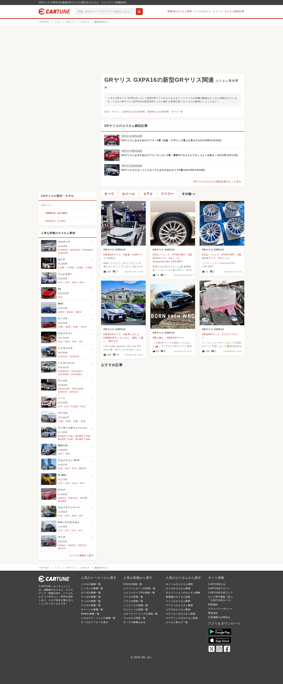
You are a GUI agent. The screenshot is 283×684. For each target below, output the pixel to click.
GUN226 (74, 356)
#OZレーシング (161, 254)
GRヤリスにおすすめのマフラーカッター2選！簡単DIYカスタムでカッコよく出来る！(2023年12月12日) (179, 155)
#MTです (113, 341)
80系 (67, 327)
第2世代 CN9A (82, 439)
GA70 (84, 327)
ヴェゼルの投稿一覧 (134, 618)
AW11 (79, 312)
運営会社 (213, 613)
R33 (67, 341)
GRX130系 (77, 389)
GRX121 (74, 392)
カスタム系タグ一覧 (177, 622)
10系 (60, 421)
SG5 (74, 282)
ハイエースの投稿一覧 (135, 605)
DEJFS (61, 548)
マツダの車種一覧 (91, 597)
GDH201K (63, 371)
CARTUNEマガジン (219, 588)
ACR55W (75, 250)
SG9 (81, 282)
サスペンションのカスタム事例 (183, 592)
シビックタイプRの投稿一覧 (139, 592)
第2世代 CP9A (82, 436)
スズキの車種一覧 (91, 605)
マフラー (167, 193)
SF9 (67, 282)
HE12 (83, 406)
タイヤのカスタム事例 (178, 588)
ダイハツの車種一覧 (92, 609)
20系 (67, 421)
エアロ (148, 193)
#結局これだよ (131, 334)
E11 (60, 406)
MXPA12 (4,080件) (158, 111)
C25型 (79, 267)
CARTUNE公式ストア (220, 592)
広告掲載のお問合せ (219, 617)
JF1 (60, 530)
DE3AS (61, 545)
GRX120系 (63, 389)
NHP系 (83, 498)
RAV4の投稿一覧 (132, 584)
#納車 (126, 254)
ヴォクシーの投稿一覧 (135, 609)
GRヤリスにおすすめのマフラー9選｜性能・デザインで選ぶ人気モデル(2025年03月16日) (171, 140)
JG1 (60, 483)
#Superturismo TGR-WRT (168, 261)
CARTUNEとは (216, 584)
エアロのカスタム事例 (178, 609)
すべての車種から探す (81, 555)
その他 (189, 194)
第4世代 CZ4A (65, 439)
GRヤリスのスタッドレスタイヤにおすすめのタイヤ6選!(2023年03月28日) (163, 170)
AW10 (70, 312)
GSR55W (63, 253)
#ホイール (174, 258)
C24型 (70, 267)
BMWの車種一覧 (90, 613)
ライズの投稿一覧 (133, 597)
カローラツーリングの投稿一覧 (140, 613)
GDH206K (63, 374)
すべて (177, 111)
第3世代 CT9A (65, 436)
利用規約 (213, 604)
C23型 (61, 267)
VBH (67, 453)
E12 (66, 406)
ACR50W (63, 250)
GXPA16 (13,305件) (133, 111)
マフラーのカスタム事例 (179, 605)
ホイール (128, 193)
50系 (83, 421)
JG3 (74, 483)
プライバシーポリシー (220, 608)
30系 (75, 421)
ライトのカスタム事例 (178, 601)
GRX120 (62, 392)
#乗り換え (158, 337)
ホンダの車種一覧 (91, 592)
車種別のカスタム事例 (179, 11)
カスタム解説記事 (234, 11)
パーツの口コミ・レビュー (208, 11)
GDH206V (76, 374)
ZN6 (60, 297)
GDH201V (76, 371)
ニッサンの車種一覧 (92, 588)
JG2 (67, 483)
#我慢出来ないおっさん (116, 337)
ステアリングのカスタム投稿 (182, 618)
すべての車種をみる (134, 622)
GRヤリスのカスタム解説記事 (126, 125)
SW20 (61, 312)
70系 (60, 327)
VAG (60, 453)
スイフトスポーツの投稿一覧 (139, 588)
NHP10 (61, 498)
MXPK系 (62, 501)
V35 (81, 341)
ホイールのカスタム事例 (179, 584)
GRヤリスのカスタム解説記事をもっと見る (217, 181)
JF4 (80, 530)
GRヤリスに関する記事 (132, 136)
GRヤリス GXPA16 (114, 249)
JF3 (73, 530)
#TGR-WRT (179, 254)
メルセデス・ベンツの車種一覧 (98, 618)
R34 (74, 341)
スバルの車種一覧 (91, 601)
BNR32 (82, 468)
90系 (75, 327)
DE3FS (72, 545)
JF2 (67, 530)
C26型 (89, 267)
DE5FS (82, 545)
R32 (60, 341)
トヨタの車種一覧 (91, 584)
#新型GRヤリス (112, 254)
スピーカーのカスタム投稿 (180, 613)
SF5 (60, 282)
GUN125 (62, 356)
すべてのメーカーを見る (94, 622)
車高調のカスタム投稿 (178, 597)
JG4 (82, 483)
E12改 (74, 406)
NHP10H (72, 498)
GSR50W (87, 250)
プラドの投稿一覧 (133, 601)
